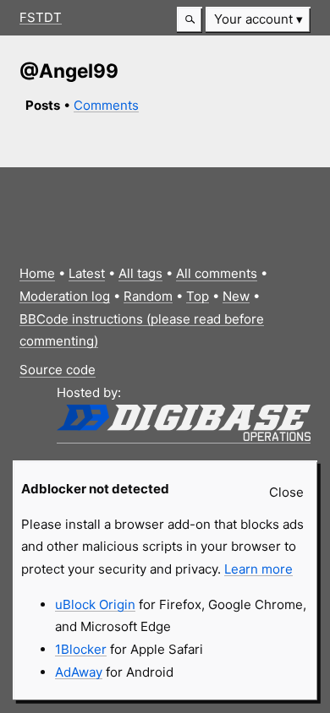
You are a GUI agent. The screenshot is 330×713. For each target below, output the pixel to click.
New (236, 296)
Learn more (258, 569)
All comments (216, 273)
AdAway (78, 672)
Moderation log (64, 296)
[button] (189, 20)
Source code (57, 370)
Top (197, 296)
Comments (106, 105)
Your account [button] (253, 19)
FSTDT (40, 17)
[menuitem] (258, 20)
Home (37, 273)
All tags (140, 273)
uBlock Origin (95, 604)
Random (148, 296)
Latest (87, 273)
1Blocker (81, 649)
